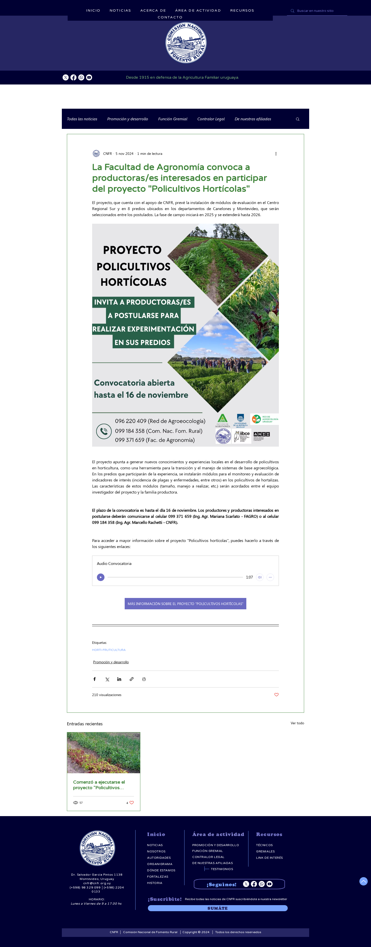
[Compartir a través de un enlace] (131, 679)
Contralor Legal (211, 118)
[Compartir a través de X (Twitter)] (106, 679)
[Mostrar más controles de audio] (270, 577)
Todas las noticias (82, 118)
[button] (297, 119)
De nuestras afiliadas (253, 118)
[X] (66, 77)
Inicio (156, 834)
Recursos (269, 834)
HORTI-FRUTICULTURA (109, 650)
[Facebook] (73, 77)
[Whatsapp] (81, 77)
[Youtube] (89, 77)
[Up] (363, 881)
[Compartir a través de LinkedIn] (119, 679)
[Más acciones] (276, 153)
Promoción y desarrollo (127, 118)
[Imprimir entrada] (144, 679)
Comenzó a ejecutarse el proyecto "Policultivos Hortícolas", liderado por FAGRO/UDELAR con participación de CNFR (99, 784)
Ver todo (297, 723)
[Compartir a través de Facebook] (94, 679)
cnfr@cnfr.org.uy (97, 883)
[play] (100, 577)
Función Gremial (172, 118)
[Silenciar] (259, 577)
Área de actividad (218, 834)
